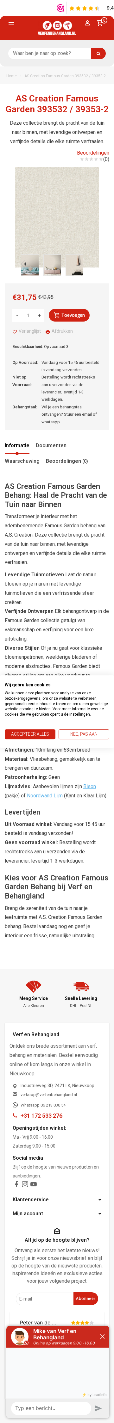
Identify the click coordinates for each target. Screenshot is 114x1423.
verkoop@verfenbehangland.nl (49, 1094)
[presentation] (23, 264)
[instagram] (25, 1185)
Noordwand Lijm (45, 796)
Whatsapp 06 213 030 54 (43, 1105)
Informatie (17, 445)
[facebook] (16, 1185)
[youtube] (33, 1185)
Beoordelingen (93, 153)
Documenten (51, 445)
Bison (89, 786)
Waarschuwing (22, 461)
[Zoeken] (98, 53)
